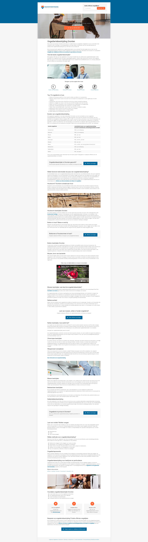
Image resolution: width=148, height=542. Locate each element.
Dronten (58, 471)
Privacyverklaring (86, 539)
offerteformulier (56, 512)
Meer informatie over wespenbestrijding (56, 357)
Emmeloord (63, 471)
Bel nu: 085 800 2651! (75, 28)
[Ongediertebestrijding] (49, 7)
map (66, 539)
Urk (72, 471)
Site (64, 539)
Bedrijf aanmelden (95, 539)
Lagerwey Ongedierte (53, 539)
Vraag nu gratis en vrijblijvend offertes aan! (74, 529)
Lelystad (53, 471)
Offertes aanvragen (91, 163)
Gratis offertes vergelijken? (91, 5)
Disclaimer (61, 539)
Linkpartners (71, 539)
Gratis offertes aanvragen (75, 317)
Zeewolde (68, 471)
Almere (48, 471)
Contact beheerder (78, 539)
